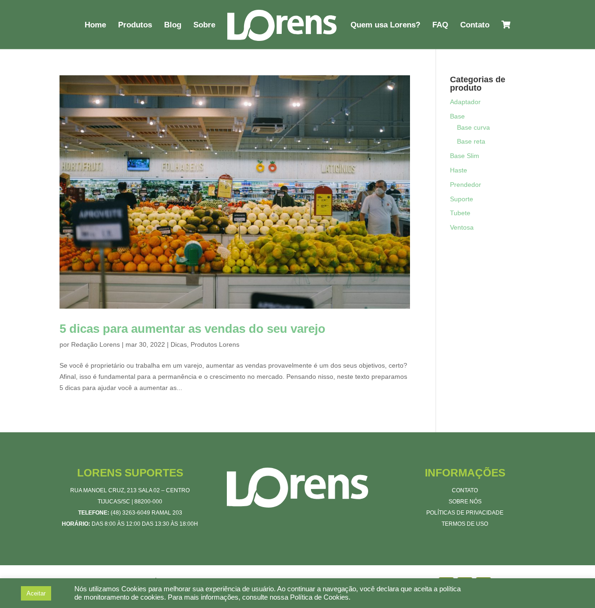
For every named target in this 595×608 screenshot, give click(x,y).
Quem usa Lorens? (385, 25)
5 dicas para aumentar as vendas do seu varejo (192, 329)
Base (457, 116)
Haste (458, 170)
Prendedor (465, 184)
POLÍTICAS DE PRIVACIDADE (464, 512)
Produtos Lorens (215, 344)
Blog (172, 25)
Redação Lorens (95, 344)
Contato (474, 25)
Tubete (460, 213)
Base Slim (464, 155)
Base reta (471, 141)
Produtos (135, 25)
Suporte (461, 199)
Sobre (204, 25)
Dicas (179, 344)
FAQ (440, 25)
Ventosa (462, 227)
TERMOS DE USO (465, 524)
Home (95, 25)
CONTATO (465, 490)
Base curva (473, 127)
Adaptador (465, 102)
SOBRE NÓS (465, 501)
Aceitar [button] (36, 593)
